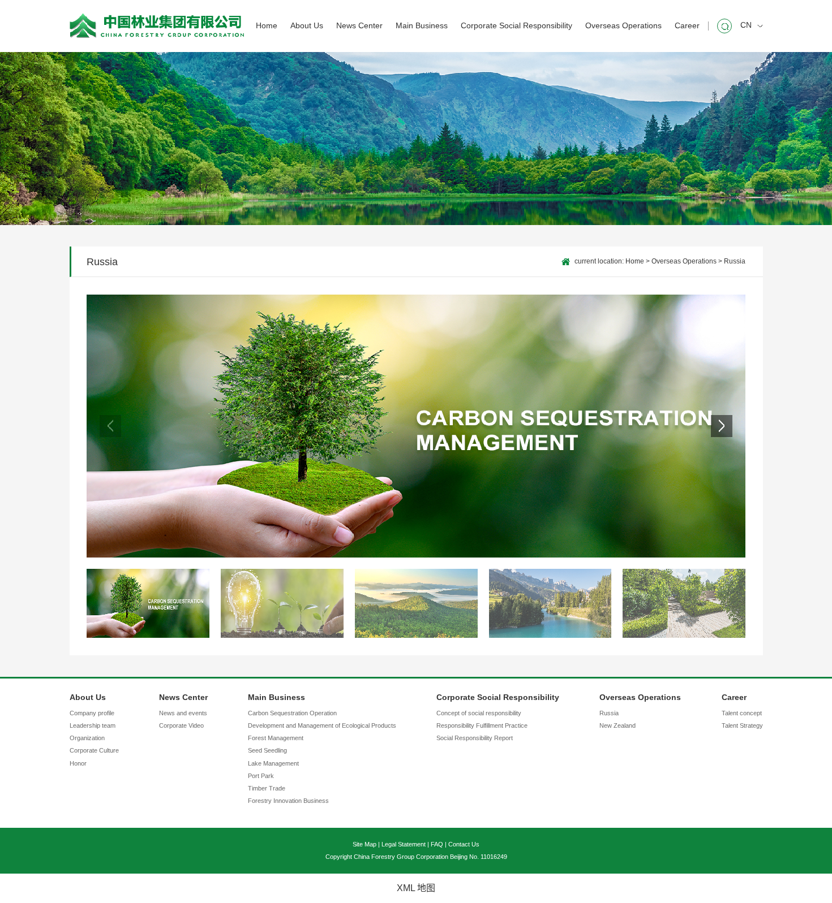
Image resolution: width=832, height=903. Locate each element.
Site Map (364, 844)
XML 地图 (416, 888)
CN (746, 25)
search (724, 26)
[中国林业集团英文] (157, 26)
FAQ (437, 844)
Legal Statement (403, 844)
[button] (721, 426)
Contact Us (463, 844)
